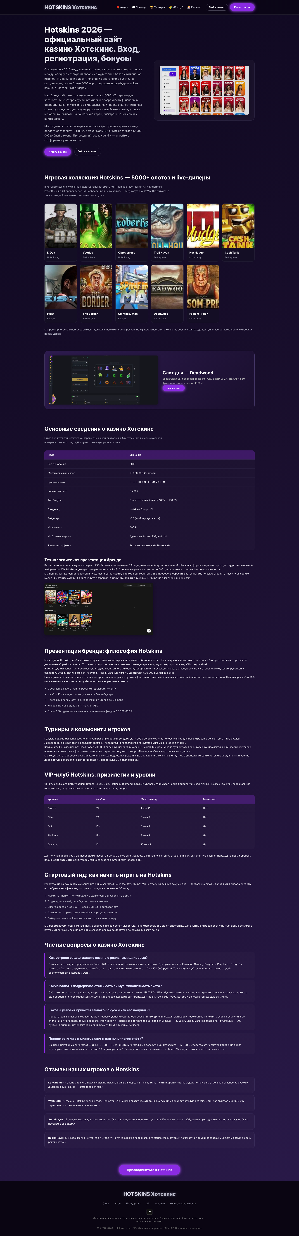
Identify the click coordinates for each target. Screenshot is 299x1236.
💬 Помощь (139, 7)
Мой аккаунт (217, 7)
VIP (148, 1203)
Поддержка (133, 1203)
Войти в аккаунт (88, 151)
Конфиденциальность (183, 1203)
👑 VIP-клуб (176, 7)
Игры (118, 1203)
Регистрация (242, 7)
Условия (160, 1203)
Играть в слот (173, 388)
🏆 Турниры (157, 7)
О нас (106, 1203)
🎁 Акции (122, 7)
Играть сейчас (58, 151)
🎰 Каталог (194, 7)
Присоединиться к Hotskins (149, 1170)
